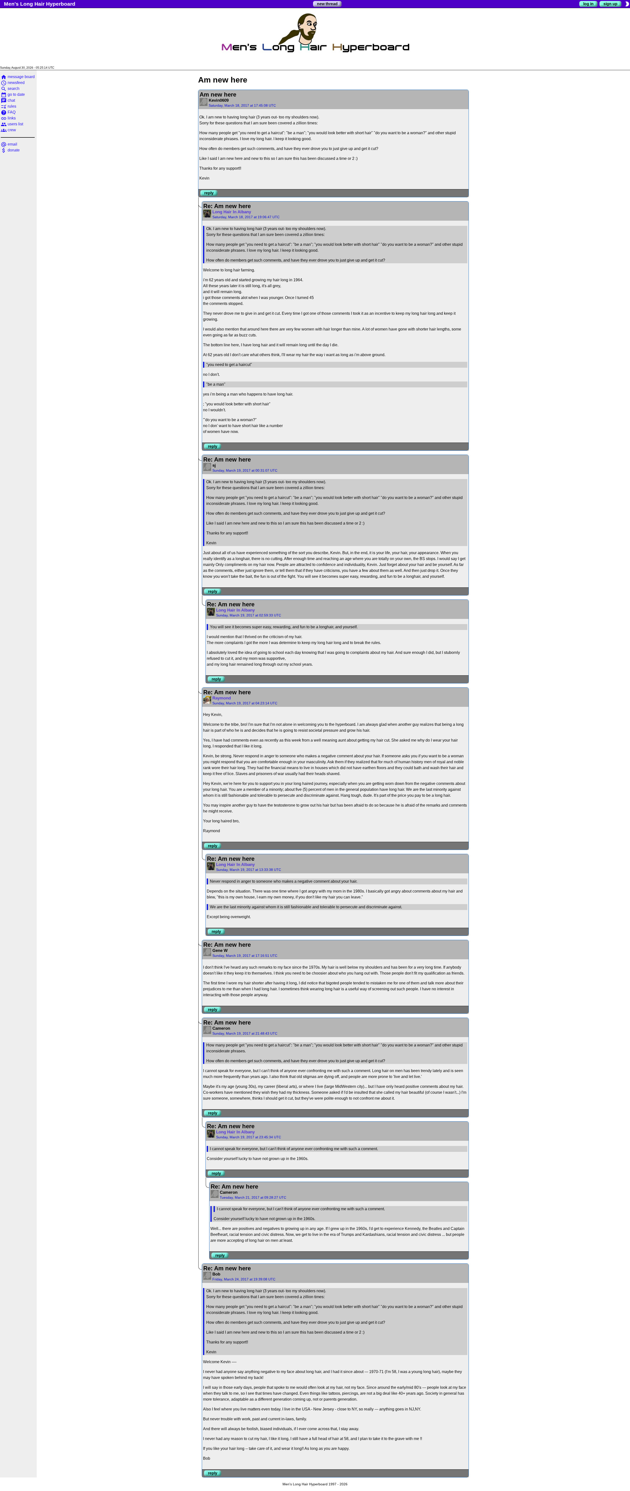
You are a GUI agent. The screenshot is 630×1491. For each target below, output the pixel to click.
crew (8, 130)
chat (8, 100)
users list (12, 124)
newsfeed (13, 83)
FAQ (8, 112)
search (10, 88)
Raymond (221, 698)
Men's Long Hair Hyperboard (39, 4)
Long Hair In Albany (231, 212)
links (8, 118)
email (9, 144)
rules (8, 106)
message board (18, 77)
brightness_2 (627, 4)
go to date (13, 94)
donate (10, 150)
